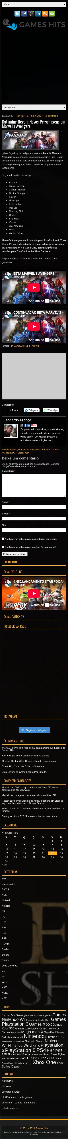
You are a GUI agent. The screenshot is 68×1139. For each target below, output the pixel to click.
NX (3, 911)
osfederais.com (10, 1108)
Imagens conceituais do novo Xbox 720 (35, 795)
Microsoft (18, 1037)
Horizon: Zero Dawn (26, 1028)
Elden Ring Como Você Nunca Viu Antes (23, 766)
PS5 (4, 933)
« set (4, 864)
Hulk (38, 449)
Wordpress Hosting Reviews (47, 1133)
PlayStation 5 (20, 1050)
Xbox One (44, 1062)
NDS (4, 895)
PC (27, 116)
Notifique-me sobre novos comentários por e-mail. (31, 539)
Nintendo (6, 900)
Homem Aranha (9, 449)
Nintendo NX (18, 1041)
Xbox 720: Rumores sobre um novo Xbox (35, 816)
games (48, 1015)
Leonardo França (17, 420)
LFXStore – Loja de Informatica (18, 1102)
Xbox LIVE (27, 1063)
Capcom (6, 1015)
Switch (5, 960)
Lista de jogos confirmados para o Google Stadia (32, 802)
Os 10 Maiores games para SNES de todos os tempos (33, 809)
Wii (3, 976)
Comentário (8, 471)
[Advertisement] (34, 66)
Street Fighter (58, 1054)
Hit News (6, 1086)
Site (4, 525)
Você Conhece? (10, 965)
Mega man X (32, 1032)
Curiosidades (8, 884)
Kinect (43, 1028)
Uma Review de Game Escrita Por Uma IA (24, 772)
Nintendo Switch (34, 1041)
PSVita (5, 944)
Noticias (20, 116)
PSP (4, 938)
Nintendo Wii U (20, 1045)
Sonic (27, 1054)
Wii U (4, 982)
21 (43, 853)
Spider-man (23, 453)
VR (3, 971)
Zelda (16, 1067)
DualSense (17, 1015)
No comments (51, 116)
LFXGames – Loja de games (17, 1097)
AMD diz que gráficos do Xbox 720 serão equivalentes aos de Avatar (30, 788)
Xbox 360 (47, 1058)
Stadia (5, 949)
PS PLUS (17, 1054)
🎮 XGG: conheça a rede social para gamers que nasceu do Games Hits (33, 749)
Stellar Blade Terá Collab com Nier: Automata (25, 755)
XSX (4, 998)
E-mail (6, 513)
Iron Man (46, 449)
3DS (4, 878)
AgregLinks (8, 1081)
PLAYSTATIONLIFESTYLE (25, 346)
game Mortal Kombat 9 (34, 1015)
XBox (35, 1058)
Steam (5, 954)
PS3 (4, 922)
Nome (5, 502)
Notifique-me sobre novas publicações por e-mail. (30, 547)
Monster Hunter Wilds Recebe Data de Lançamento (29, 761)
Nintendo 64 (7, 1041)
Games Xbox (40, 1024)
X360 (4, 987)
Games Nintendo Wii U (38, 1020)
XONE (38, 116)
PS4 (32, 116)
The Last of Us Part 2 (11, 1058)
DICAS (5, 889)
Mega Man (15, 1032)
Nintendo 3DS (54, 1037)
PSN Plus (7, 1054)
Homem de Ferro (26, 449)
